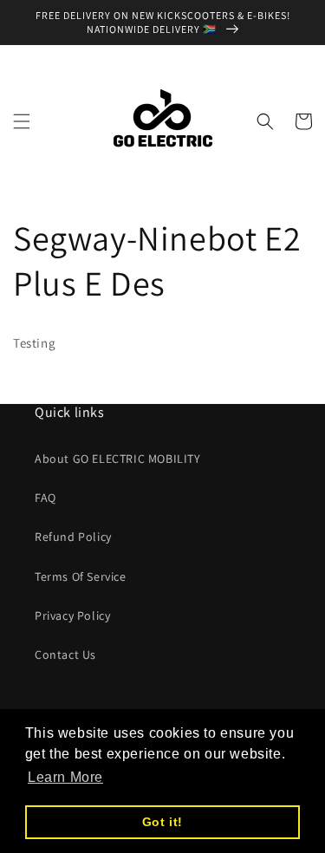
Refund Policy (73, 536)
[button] (22, 121)
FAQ (45, 497)
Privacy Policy (72, 615)
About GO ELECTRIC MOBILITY (118, 458)
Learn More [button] (65, 777)
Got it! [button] (162, 822)
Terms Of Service (81, 576)
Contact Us (65, 654)
